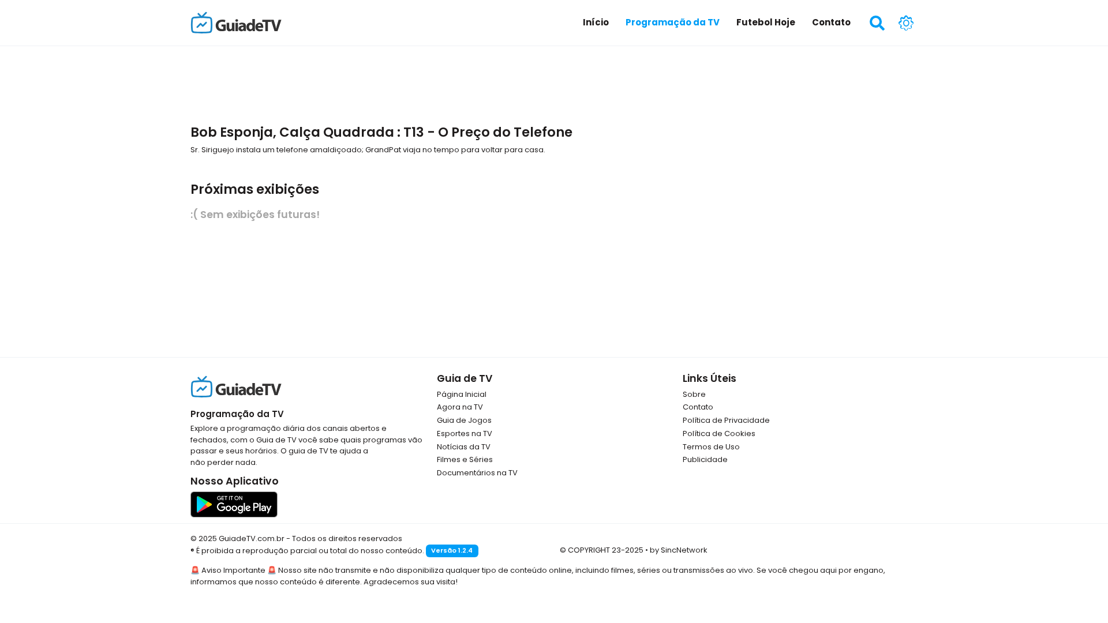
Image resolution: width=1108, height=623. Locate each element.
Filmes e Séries (465, 459)
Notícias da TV (464, 446)
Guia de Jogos (464, 420)
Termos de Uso (711, 446)
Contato (698, 406)
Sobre (694, 394)
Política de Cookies (719, 433)
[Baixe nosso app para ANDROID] (234, 503)
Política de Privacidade (726, 420)
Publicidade (705, 459)
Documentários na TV (477, 472)
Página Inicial (461, 394)
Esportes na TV (464, 433)
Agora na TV (460, 406)
